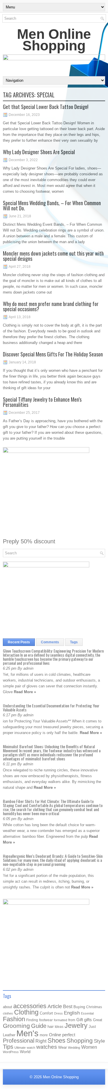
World (25, 1052)
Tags (74, 642)
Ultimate (20, 1047)
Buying (79, 1007)
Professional (18, 1040)
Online (55, 1034)
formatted (60, 1020)
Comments (50, 642)
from (71, 1020)
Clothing (26, 1012)
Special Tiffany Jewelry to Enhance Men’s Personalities (42, 402)
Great (97, 1020)
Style (99, 1041)
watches (46, 1047)
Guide (38, 1026)
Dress (58, 1013)
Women (89, 1047)
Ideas (59, 1027)
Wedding (74, 1047)
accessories (29, 1006)
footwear (46, 1020)
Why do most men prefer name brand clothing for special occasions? (50, 306)
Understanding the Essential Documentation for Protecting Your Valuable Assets (51, 707)
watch (31, 1047)
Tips (8, 1047)
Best (67, 1006)
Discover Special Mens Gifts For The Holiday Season (53, 354)
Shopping (80, 1040)
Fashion (14, 1019)
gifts (88, 1019)
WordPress (11, 1052)
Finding (32, 1020)
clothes (8, 1013)
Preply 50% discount (29, 541)
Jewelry (76, 1025)
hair (51, 1026)
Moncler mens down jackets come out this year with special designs (53, 256)
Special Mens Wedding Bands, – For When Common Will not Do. (52, 205)
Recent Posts (19, 642)
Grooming (16, 1025)
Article (55, 1006)
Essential (87, 1013)
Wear (62, 1047)
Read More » (25, 692)
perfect (68, 1034)
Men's (27, 1033)
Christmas (94, 1007)
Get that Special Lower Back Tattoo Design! (45, 106)
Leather (9, 1035)
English (72, 1013)
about (7, 1007)
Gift (79, 1019)
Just (92, 1026)
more (44, 1035)
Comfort (46, 1013)
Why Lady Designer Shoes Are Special (39, 152)
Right (40, 1041)
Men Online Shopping (54, 39)
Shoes (56, 1040)
